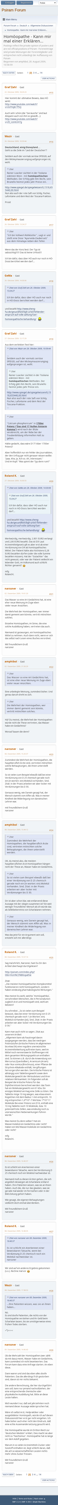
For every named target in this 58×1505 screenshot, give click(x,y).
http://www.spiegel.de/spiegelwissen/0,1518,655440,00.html (29, 189)
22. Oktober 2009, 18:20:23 (15, 92)
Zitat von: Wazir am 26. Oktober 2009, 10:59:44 (30, 348)
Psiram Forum (14, 10)
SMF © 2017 (27, 1502)
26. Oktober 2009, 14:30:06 (15, 280)
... (38, 72)
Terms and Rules (25, 1498)
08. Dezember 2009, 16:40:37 (16, 1161)
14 (41, 72)
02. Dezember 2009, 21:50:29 (16, 666)
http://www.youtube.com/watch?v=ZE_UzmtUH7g (21, 121)
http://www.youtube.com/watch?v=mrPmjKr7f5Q (21, 106)
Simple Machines (39, 1502)
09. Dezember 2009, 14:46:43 (16, 1349)
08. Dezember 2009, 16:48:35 (16, 1231)
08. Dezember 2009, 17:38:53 (16, 1290)
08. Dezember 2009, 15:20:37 (16, 754)
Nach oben (8, 1474)
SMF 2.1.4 (16, 1502)
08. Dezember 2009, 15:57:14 (16, 957)
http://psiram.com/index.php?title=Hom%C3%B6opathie (20, 973)
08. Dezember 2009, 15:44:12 (16, 829)
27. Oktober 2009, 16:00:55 (15, 480)
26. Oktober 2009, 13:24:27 (15, 224)
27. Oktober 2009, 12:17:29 (15, 338)
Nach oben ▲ (39, 1498)
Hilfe (14, 1498)
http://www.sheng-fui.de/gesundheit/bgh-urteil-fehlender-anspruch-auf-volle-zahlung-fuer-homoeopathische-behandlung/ (25, 314)
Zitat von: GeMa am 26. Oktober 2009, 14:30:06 (30, 488)
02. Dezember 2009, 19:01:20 (16, 593)
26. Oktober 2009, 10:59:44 (15, 141)
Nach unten (9, 73)
